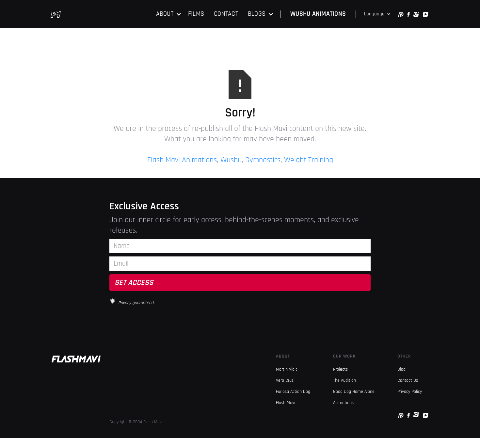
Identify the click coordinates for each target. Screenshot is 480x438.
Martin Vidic (286, 369)
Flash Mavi (285, 402)
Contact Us (407, 380)
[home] (56, 14)
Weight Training (308, 160)
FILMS (196, 13)
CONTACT (226, 13)
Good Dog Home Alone (354, 391)
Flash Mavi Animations (182, 160)
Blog (401, 369)
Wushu (231, 160)
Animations (343, 402)
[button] (169, 14)
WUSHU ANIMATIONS (318, 13)
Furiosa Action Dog (293, 391)
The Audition (344, 380)
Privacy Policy (409, 391)
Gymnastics (262, 160)
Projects (340, 369)
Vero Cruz (285, 380)
